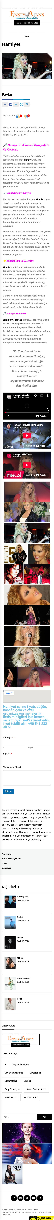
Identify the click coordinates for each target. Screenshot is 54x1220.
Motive (20, 937)
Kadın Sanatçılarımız (37, 1089)
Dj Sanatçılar (11, 1081)
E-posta (7, 754)
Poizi (19, 999)
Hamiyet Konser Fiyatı (23, 828)
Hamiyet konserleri (12, 319)
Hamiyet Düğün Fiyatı (30, 813)
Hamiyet (28, 159)
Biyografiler (35, 1072)
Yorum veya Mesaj (12, 767)
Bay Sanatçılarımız (14, 1072)
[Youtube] (34, 1198)
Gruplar (27, 1081)
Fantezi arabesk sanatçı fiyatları (25, 810)
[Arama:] (19, 1117)
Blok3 (20, 917)
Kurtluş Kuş (23, 897)
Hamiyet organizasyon (23, 835)
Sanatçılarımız (30, 1097)
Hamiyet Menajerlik (21, 832)
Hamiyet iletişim (10, 821)
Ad (4, 748)
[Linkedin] (40, 1198)
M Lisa (20, 958)
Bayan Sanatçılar (21, 1064)
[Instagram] (14, 1198)
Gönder (8, 791)
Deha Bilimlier (23, 978)
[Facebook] (20, 1198)
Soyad (30, 748)
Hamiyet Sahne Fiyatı (33, 839)
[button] (27, 36)
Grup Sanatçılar (12, 1089)
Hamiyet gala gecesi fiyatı (37, 817)
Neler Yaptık (11, 1097)
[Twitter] (27, 1198)
